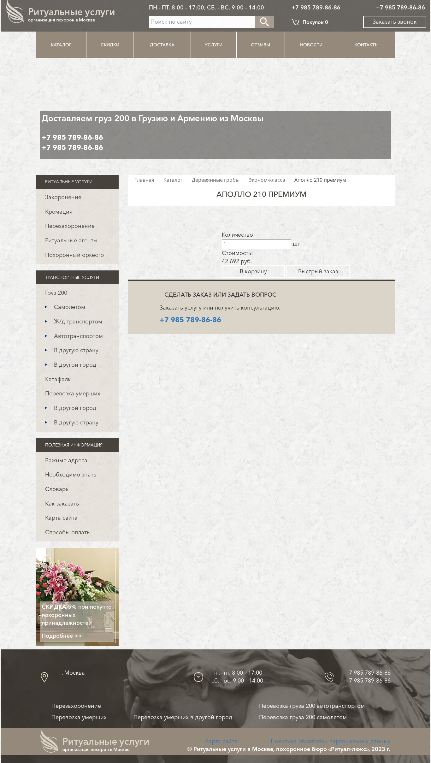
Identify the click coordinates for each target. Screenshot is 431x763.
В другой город (75, 364)
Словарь (56, 489)
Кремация (59, 211)
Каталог (61, 45)
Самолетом (69, 307)
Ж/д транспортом (78, 321)
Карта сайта (61, 517)
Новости (311, 45)
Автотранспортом (78, 336)
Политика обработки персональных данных (331, 741)
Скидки (110, 45)
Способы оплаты (68, 532)
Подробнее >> (62, 635)
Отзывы (260, 45)
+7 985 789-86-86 (316, 7)
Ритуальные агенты (71, 240)
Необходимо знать (70, 474)
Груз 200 (56, 292)
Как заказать (62, 503)
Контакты (366, 45)
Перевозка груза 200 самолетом (303, 717)
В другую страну (76, 350)
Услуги (213, 45)
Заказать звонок (394, 21)
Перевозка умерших (72, 393)
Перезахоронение (70, 225)
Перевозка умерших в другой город (182, 717)
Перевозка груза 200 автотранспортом (312, 705)
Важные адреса (66, 460)
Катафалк (58, 379)
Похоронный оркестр (74, 254)
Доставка (162, 45)
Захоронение (63, 197)
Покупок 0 (315, 22)
